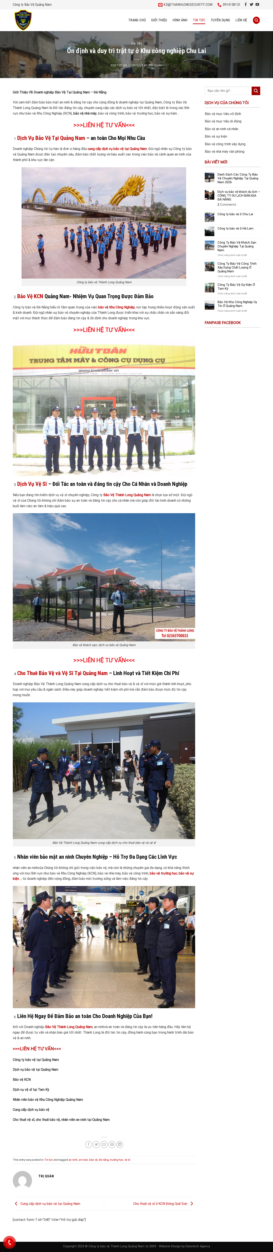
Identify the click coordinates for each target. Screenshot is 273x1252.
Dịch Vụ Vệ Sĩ (32, 484)
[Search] (256, 20)
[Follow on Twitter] (251, 5)
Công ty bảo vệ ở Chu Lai (235, 214)
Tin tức (199, 20)
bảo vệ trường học (163, 873)
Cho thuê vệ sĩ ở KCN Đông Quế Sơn (160, 1204)
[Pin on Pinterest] (111, 1144)
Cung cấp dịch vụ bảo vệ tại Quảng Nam (50, 1204)
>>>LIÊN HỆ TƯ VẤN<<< (104, 125)
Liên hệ (241, 20)
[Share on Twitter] (96, 1144)
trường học (116, 1159)
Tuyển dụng (220, 20)
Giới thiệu (159, 20)
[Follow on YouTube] (257, 5)
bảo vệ (93, 1159)
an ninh (73, 1159)
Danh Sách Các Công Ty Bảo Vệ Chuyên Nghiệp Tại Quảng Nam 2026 (238, 178)
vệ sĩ (127, 1159)
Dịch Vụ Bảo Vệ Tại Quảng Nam (51, 138)
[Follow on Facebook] (246, 5)
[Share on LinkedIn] (119, 1144)
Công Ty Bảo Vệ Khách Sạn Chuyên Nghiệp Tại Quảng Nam (237, 246)
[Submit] (256, 91)
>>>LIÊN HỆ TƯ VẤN (99, 660)
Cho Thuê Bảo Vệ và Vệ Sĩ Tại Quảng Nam (62, 673)
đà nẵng (104, 1159)
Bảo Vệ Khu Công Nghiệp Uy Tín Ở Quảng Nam (237, 304)
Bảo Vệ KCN (30, 296)
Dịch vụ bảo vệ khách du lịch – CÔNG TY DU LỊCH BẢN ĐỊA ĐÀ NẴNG (239, 195)
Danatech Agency (198, 1246)
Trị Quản (155, 65)
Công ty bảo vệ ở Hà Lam (235, 228)
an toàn (83, 1159)
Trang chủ (137, 20)
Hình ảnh (180, 20)
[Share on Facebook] (88, 1144)
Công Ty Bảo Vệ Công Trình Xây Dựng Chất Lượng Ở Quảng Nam (237, 267)
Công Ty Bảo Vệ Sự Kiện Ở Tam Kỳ (236, 286)
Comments (227, 204)
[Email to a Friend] (104, 1144)
